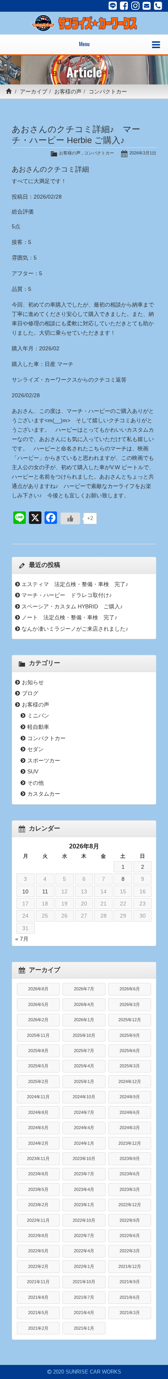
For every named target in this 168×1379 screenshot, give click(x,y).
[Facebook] (124, 6)
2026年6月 (130, 988)
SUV (32, 771)
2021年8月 (38, 1297)
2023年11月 (38, 1158)
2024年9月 (130, 1096)
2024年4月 (84, 1127)
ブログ (30, 693)
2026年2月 (38, 1019)
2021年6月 (130, 1297)
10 (25, 891)
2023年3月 (130, 1189)
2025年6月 (130, 1050)
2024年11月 (38, 1096)
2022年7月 (84, 1235)
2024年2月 (38, 1143)
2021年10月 (84, 1281)
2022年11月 (38, 1220)
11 (45, 891)
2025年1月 (84, 1081)
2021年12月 (129, 1266)
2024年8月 (38, 1112)
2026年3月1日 (142, 153)
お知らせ (33, 682)
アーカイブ (33, 91)
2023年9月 (130, 1158)
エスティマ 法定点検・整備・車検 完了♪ (74, 584)
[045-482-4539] (158, 6)
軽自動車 (38, 727)
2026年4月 (84, 1004)
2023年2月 (38, 1204)
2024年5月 (38, 1127)
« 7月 (22, 939)
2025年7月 (84, 1050)
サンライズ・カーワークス (44, 380)
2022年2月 (38, 1266)
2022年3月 (130, 1250)
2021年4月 (84, 1312)
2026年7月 (84, 988)
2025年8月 (38, 1050)
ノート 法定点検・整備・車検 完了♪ (69, 617)
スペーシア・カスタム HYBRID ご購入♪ (72, 606)
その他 (35, 783)
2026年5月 (38, 1004)
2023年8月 (38, 1173)
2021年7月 (84, 1297)
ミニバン (38, 715)
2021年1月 (84, 1328)
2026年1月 (84, 1019)
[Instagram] (135, 6)
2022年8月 (38, 1235)
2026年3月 (130, 1004)
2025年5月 (38, 1065)
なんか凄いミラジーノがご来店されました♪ (74, 629)
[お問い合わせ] (147, 6)
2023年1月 (84, 1204)
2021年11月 (38, 1281)
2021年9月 (130, 1281)
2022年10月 (84, 1220)
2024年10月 (84, 1096)
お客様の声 (68, 91)
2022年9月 (130, 1220)
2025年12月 (129, 1019)
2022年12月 (129, 1204)
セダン (35, 749)
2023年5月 (38, 1189)
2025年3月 (130, 1065)
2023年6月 (130, 1173)
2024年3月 (130, 1127)
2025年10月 (84, 1035)
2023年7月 (84, 1173)
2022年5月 (38, 1250)
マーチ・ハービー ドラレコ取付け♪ (66, 595)
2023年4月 (84, 1189)
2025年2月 (38, 1081)
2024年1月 (84, 1143)
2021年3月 (130, 1312)
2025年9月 (130, 1035)
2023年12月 (129, 1143)
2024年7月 (84, 1112)
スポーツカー (43, 760)
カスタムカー (43, 794)
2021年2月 (38, 1328)
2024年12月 (129, 1081)
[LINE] (113, 6)
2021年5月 (38, 1312)
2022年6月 (130, 1235)
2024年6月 (130, 1112)
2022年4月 (84, 1250)
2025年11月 (38, 1035)
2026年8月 (38, 988)
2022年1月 (84, 1266)
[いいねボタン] (70, 518)
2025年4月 (84, 1065)
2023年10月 (84, 1158)
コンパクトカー (108, 91)
